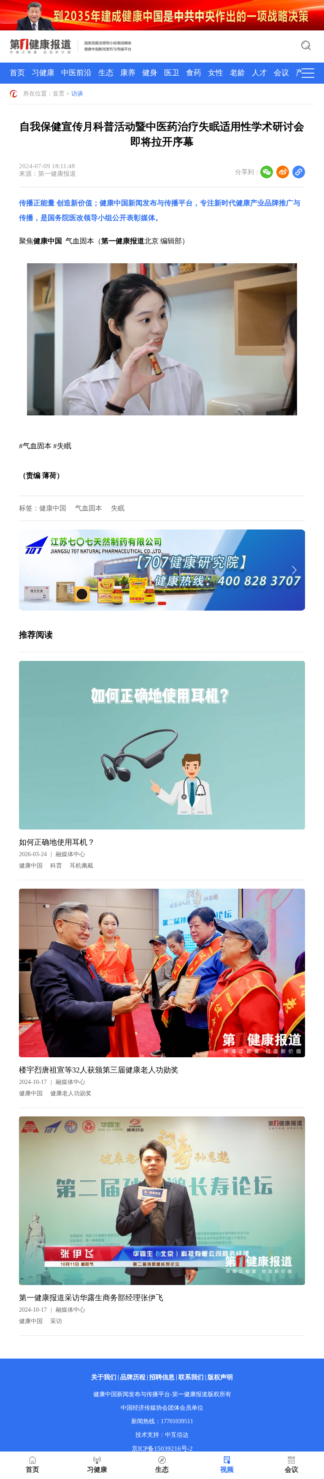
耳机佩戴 (81, 865)
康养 (127, 72)
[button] (34, 407)
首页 (17, 72)
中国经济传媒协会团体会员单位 (162, 1408)
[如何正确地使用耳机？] (162, 748)
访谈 (77, 93)
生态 (105, 72)
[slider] (216, 407)
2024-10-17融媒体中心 (52, 1082)
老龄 (237, 72)
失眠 (117, 508)
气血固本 (88, 508)
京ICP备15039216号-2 (162, 1448)
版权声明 (220, 1377)
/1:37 (62, 407)
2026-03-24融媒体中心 (52, 854)
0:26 (50, 407)
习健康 (43, 72)
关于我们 (103, 1377)
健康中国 (52, 508)
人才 (259, 72)
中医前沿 (76, 72)
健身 (149, 72)
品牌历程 (133, 1377)
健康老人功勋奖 (71, 1093)
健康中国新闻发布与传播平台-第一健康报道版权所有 (162, 1394)
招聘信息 (162, 1377)
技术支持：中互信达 (162, 1435)
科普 (56, 865)
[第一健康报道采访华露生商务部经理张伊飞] (162, 1203)
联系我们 (191, 1377)
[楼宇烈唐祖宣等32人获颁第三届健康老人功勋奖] (162, 976)
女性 (215, 72)
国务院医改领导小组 (80, 218)
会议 (281, 72)
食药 (193, 72)
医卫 (171, 72)
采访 (56, 1321)
